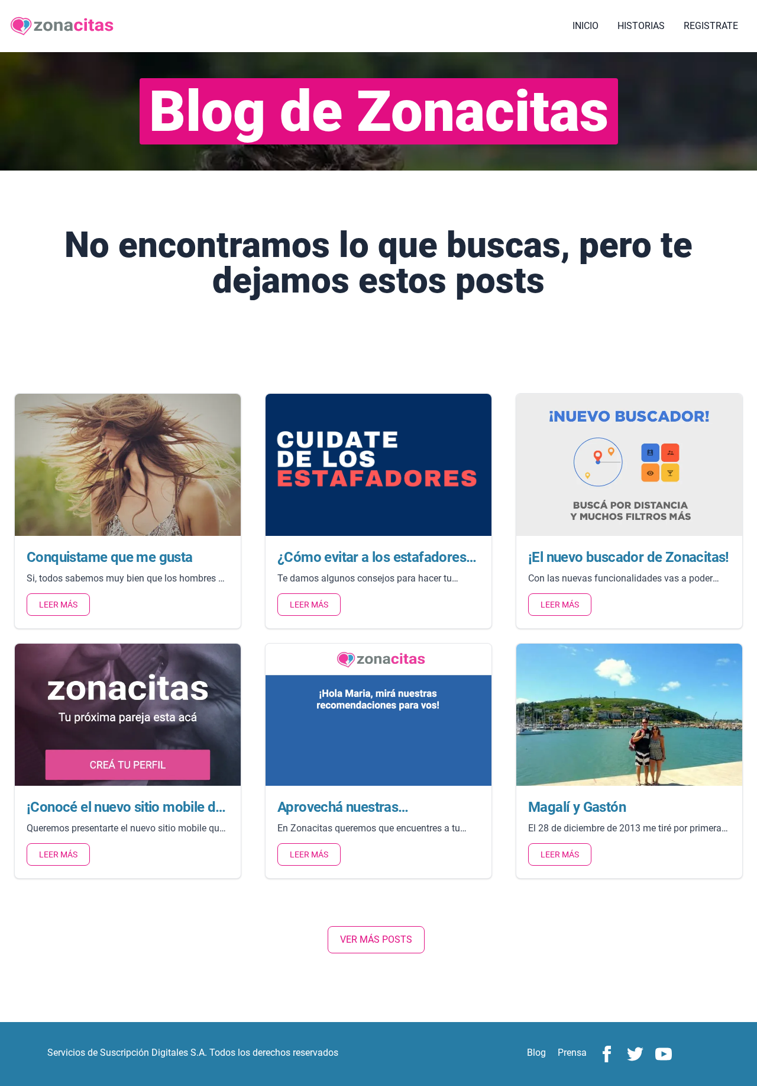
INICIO (585, 25)
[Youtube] (663, 1054)
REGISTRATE (711, 25)
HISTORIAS (641, 25)
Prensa (572, 1052)
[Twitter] (635, 1054)
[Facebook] (607, 1054)
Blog (536, 1052)
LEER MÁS (58, 604)
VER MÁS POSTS (376, 939)
